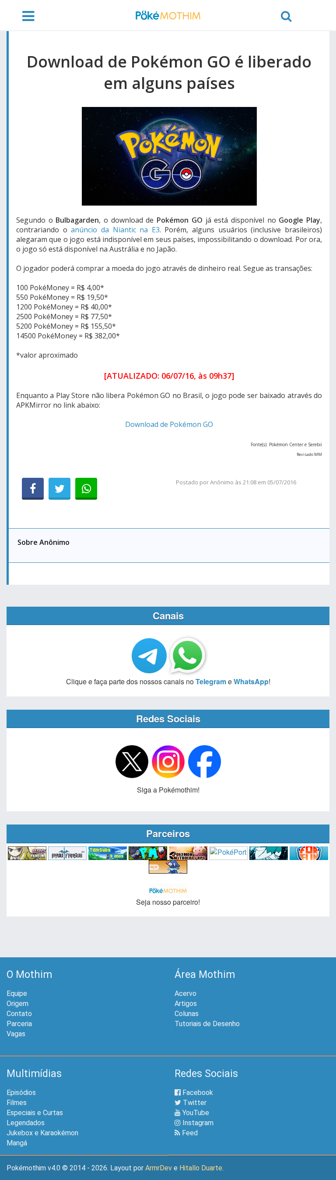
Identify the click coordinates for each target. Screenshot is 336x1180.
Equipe (17, 993)
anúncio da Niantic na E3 (115, 230)
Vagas (16, 1034)
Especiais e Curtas (35, 1113)
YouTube (195, 1113)
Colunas (187, 1013)
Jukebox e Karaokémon (42, 1133)
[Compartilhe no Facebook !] (33, 489)
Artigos (186, 1003)
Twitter (193, 1102)
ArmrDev (158, 1168)
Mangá (17, 1143)
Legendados (26, 1123)
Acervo (185, 993)
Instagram (197, 1123)
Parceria (19, 1024)
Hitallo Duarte (200, 1168)
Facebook (197, 1092)
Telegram (211, 681)
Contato (19, 1013)
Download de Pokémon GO (169, 424)
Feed (189, 1133)
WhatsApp (251, 681)
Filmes (17, 1102)
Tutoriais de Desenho (207, 1024)
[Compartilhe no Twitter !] (59, 489)
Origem (17, 1003)
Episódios (21, 1092)
